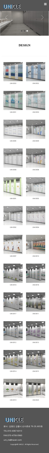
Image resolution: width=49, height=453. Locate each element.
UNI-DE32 (35, 83)
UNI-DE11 (35, 314)
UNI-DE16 (13, 285)
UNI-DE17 (13, 314)
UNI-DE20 (35, 400)
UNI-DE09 (35, 141)
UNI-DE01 (13, 198)
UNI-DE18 (35, 285)
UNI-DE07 (13, 256)
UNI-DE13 (35, 342)
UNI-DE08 (35, 170)
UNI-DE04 (35, 227)
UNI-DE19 (13, 400)
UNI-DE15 (35, 371)
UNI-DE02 (13, 227)
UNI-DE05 (13, 141)
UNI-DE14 (13, 371)
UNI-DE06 (13, 170)
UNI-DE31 (13, 112)
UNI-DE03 (35, 198)
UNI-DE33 (13, 83)
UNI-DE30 (35, 112)
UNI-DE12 (13, 342)
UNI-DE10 (35, 256)
